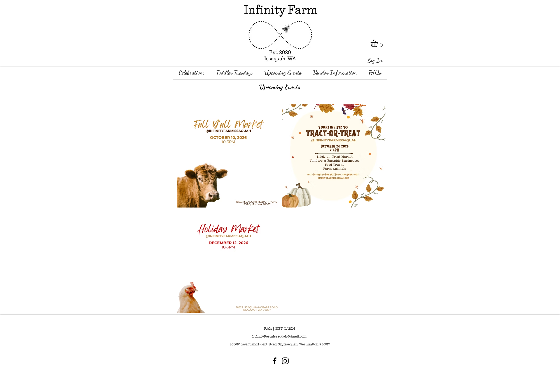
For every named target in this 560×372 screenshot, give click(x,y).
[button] (378, 43)
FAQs (268, 328)
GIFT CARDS (285, 328)
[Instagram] (285, 360)
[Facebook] (274, 360)
